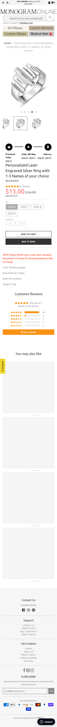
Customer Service (28, 605)
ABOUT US (28, 652)
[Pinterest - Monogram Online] (33, 610)
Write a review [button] (28, 332)
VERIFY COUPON (28, 634)
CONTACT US (28, 625)
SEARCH (28, 649)
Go (51, 691)
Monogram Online (28, 718)
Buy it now (28, 241)
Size (7, 202)
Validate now (26, 23)
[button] (12, 186)
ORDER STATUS (28, 628)
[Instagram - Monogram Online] (28, 610)
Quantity (9, 219)
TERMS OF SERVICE (28, 658)
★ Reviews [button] (2, 366)
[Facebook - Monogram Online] (23, 610)
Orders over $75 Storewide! (28, 2)
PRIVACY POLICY (28, 655)
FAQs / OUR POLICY (28, 631)
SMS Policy (28, 661)
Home (7, 43)
